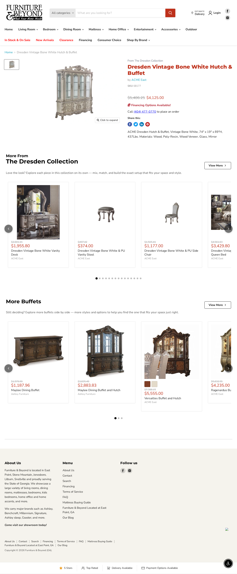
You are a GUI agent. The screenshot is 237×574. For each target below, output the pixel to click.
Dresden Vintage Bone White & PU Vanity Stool (101, 253)
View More (216, 165)
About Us (68, 470)
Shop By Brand (137, 40)
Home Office (118, 29)
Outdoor (191, 29)
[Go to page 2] (100, 278)
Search (67, 481)
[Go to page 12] (131, 278)
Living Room (27, 29)
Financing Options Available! (151, 105)
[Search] (170, 13)
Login (217, 13)
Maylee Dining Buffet (25, 390)
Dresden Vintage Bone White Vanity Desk (35, 253)
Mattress (95, 29)
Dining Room (72, 29)
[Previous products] (8, 229)
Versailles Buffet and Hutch (162, 398)
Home (9, 29)
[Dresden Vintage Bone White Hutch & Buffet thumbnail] (11, 65)
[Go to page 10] (125, 278)
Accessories (169, 29)
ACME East (138, 80)
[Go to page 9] (122, 278)
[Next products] (228, 229)
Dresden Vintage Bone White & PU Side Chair (171, 253)
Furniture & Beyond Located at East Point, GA (29, 545)
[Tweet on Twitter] (135, 124)
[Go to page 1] (96, 278)
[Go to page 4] (106, 278)
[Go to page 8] (118, 278)
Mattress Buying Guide (77, 502)
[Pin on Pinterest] (147, 124)
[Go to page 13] (134, 278)
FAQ (65, 497)
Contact (67, 475)
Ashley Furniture (20, 394)
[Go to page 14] (137, 278)
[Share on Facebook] (130, 124)
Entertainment (144, 29)
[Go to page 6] (112, 278)
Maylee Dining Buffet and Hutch (99, 390)
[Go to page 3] (103, 278)
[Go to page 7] (115, 278)
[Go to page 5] (109, 278)
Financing (85, 40)
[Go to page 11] (128, 278)
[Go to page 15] (140, 278)
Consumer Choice (109, 40)
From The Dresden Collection (145, 60)
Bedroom (49, 29)
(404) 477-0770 (145, 112)
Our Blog (68, 517)
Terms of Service (73, 492)
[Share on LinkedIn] (141, 124)
